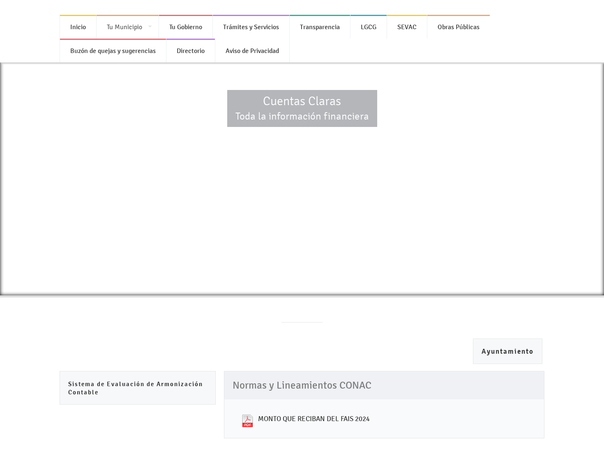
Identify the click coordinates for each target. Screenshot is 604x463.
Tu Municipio (124, 27)
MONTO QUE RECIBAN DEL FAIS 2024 (314, 419)
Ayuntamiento (508, 351)
